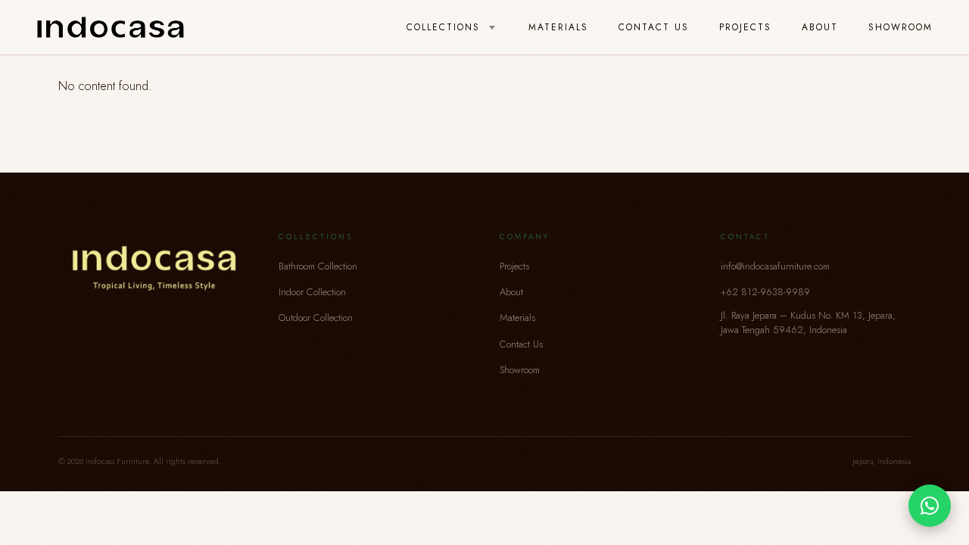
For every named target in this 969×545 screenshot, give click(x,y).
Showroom (900, 27)
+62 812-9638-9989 (765, 292)
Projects (745, 27)
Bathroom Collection (318, 266)
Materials (558, 27)
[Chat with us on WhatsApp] (929, 505)
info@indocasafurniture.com (775, 266)
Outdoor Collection (316, 317)
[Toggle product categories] (492, 28)
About (820, 27)
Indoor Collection (312, 292)
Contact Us (653, 27)
